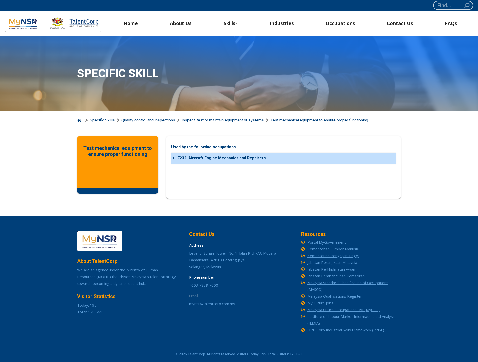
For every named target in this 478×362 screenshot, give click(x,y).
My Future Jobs (320, 302)
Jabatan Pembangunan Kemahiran (336, 275)
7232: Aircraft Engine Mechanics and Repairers (221, 158)
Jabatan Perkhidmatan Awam (331, 269)
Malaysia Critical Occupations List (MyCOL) (343, 309)
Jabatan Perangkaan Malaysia (332, 262)
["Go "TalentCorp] (80, 120)
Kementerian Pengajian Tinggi (333, 255)
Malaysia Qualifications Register (334, 296)
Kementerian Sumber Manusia (333, 248)
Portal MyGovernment (326, 242)
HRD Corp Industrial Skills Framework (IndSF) (345, 329)
